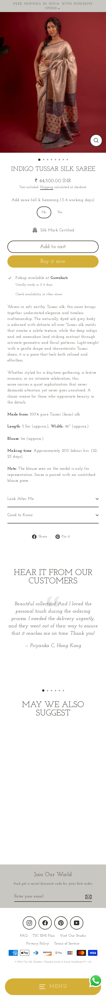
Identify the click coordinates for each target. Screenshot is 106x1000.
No (44, 212)
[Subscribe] (88, 896)
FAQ (24, 936)
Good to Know (20, 515)
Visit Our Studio (73, 936)
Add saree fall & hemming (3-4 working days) (53, 200)
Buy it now (53, 261)
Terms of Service (66, 943)
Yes (59, 212)
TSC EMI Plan (44, 936)
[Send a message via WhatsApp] (96, 980)
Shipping (46, 187)
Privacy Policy (37, 943)
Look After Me (20, 499)
